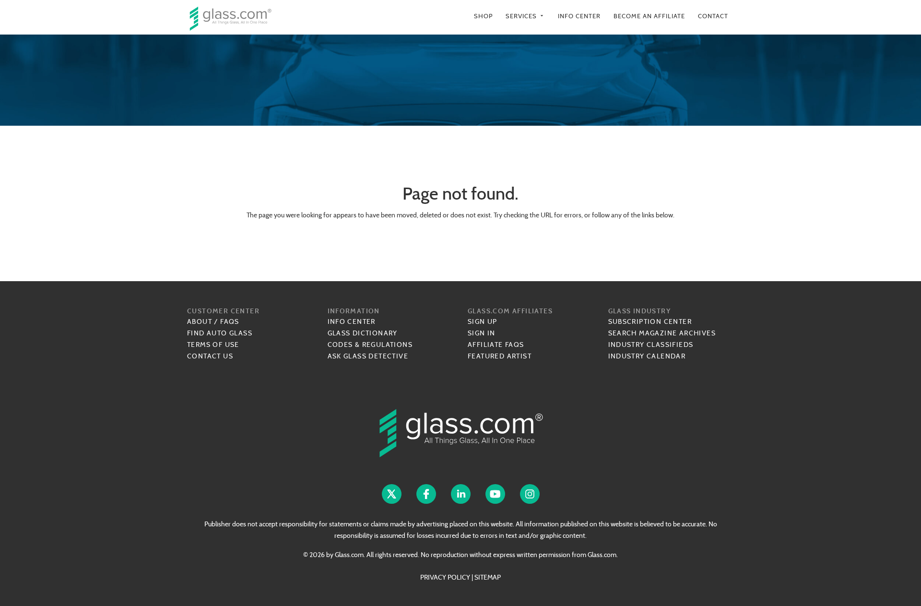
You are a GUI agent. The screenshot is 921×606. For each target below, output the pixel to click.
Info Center (579, 16)
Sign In (482, 333)
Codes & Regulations (370, 344)
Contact (713, 16)
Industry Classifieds (651, 344)
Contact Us (210, 356)
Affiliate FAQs (496, 344)
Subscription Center (650, 321)
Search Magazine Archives (662, 333)
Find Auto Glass (219, 333)
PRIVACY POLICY (445, 577)
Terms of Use (213, 344)
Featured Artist (499, 356)
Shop (483, 16)
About (199, 321)
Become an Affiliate (649, 16)
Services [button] (525, 16)
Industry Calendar (647, 356)
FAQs (229, 321)
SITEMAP (487, 577)
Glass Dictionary (363, 333)
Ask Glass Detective (368, 356)
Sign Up (482, 321)
